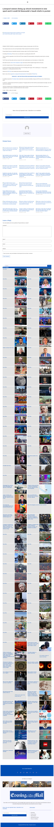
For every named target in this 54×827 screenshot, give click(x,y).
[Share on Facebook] (5, 93)
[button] (6, 23)
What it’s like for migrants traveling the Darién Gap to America (33, 712)
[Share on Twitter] (8, 93)
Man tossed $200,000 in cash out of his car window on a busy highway (33, 496)
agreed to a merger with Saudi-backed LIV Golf (19, 73)
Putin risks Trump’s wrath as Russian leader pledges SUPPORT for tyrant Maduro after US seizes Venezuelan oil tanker (27, 157)
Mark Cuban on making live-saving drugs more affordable (7, 722)
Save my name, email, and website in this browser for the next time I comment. (18, 253)
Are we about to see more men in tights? (8, 672)
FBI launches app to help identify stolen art (8, 692)
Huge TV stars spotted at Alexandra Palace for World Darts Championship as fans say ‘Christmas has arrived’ (43, 174)
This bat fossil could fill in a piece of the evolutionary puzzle (33, 682)
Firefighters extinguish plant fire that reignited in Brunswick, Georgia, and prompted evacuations (33, 526)
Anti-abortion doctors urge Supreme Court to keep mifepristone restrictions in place (8, 703)
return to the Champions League (17, 62)
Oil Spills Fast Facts (7, 465)
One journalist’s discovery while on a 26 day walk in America (33, 722)
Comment (5, 225)
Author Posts (27, 133)
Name (4, 239)
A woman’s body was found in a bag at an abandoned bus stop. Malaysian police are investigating (33, 487)
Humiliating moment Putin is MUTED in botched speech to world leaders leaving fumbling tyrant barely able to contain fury (27, 175)
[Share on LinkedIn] (11, 93)
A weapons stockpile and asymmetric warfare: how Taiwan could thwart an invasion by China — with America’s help (8, 526)
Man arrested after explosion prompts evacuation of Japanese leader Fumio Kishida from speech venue (33, 516)
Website (4, 248)
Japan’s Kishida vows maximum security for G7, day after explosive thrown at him (8, 497)
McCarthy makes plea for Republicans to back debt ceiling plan (32, 702)
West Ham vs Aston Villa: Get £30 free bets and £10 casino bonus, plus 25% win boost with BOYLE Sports (43, 209)
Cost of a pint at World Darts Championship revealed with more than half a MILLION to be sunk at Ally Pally (43, 192)
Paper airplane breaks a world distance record (32, 672)
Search (49, 265)
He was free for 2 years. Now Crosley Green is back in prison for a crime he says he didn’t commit (33, 644)
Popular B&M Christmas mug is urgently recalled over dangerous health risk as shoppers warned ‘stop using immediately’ (10, 192)
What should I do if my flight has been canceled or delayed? (8, 731)
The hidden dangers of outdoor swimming (32, 653)
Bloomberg (10, 53)
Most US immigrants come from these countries (37, 504)
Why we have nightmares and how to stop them (8, 682)
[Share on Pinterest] (9, 93)
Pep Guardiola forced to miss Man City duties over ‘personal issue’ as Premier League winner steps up (10, 156)
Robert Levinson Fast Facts (8, 347)
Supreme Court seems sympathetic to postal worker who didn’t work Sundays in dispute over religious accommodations (33, 693)
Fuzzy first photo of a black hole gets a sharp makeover (33, 663)
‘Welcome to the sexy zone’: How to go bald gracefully (7, 741)
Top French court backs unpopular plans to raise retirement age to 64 (7, 515)
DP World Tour (34, 73)
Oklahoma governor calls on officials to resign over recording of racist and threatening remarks (32, 742)
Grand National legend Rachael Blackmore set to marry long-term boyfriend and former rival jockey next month (26, 192)
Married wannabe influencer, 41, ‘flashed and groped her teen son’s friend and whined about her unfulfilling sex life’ (43, 157)
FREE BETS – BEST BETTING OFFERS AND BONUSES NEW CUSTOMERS (27, 76)
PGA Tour (9, 71)
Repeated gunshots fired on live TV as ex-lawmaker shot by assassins (33, 751)
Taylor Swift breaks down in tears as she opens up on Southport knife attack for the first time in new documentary (10, 209)
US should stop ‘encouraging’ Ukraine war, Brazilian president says (8, 505)
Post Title (5, 269)
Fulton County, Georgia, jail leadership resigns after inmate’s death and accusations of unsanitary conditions (8, 713)
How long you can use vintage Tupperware (32, 731)
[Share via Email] (13, 93)
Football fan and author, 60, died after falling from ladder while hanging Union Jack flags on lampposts (10, 174)
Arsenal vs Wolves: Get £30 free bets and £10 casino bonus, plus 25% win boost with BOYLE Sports (26, 209)
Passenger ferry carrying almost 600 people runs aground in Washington (8, 486)
